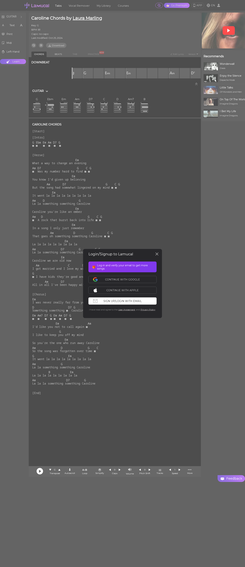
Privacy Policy (148, 309)
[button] (124, 290)
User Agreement (126, 309)
